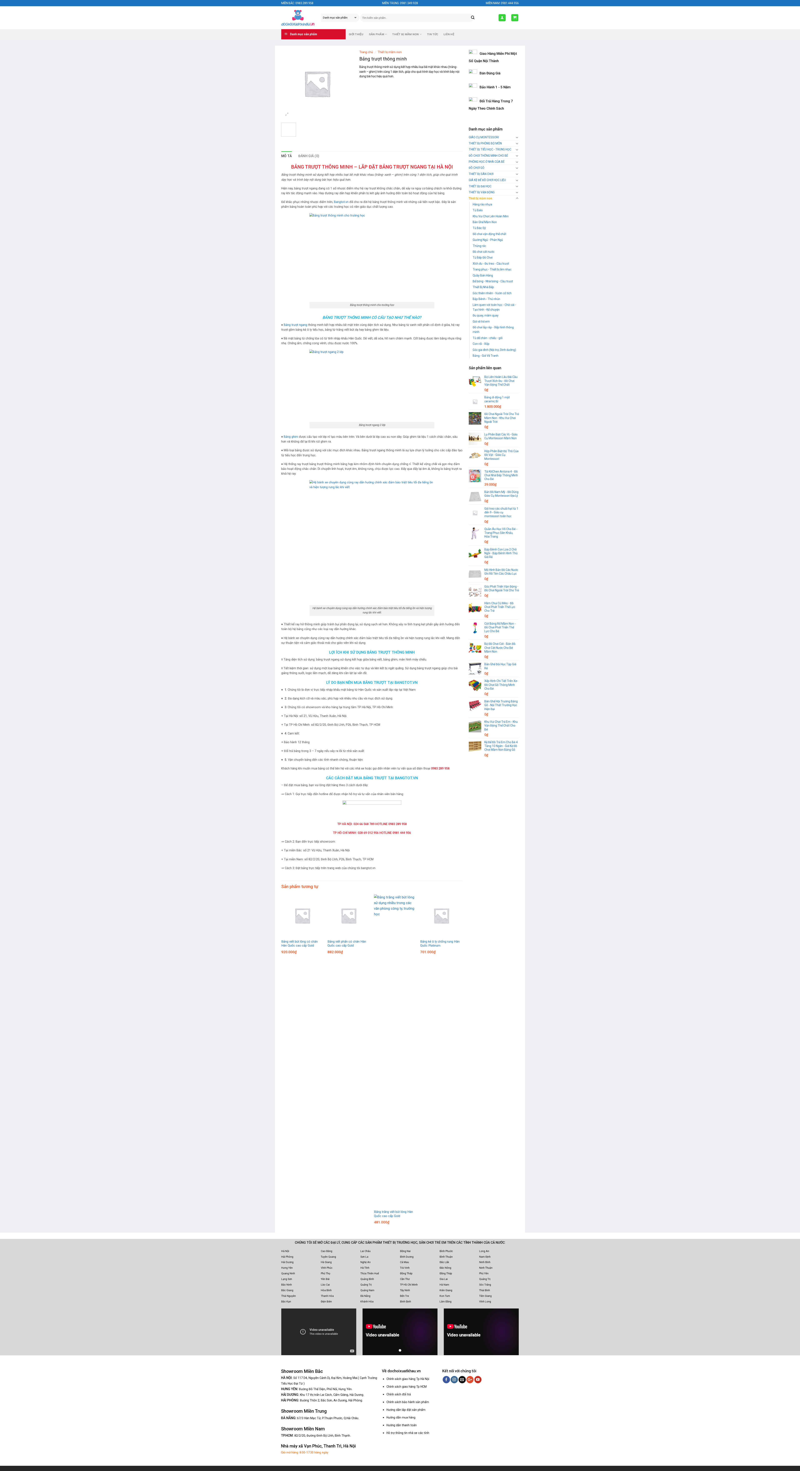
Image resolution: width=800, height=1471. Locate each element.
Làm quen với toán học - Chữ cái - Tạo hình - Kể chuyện (494, 307)
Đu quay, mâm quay (486, 315)
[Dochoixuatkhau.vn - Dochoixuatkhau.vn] (298, 18)
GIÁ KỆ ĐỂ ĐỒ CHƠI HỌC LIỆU (487, 180)
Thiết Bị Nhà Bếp (483, 287)
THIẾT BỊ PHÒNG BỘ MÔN (485, 143)
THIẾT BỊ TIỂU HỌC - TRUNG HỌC (490, 149)
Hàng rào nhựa (482, 204)
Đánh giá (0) (308, 156)
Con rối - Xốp (481, 343)
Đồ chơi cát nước (483, 251)
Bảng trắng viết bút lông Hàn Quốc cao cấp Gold (393, 1214)
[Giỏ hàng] (515, 17)
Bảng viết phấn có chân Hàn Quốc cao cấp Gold (347, 944)
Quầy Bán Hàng (483, 275)
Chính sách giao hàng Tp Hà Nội (407, 1379)
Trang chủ (366, 52)
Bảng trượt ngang (295, 325)
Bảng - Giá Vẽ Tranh (485, 355)
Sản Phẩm (376, 34)
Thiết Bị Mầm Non (405, 34)
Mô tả (286, 156)
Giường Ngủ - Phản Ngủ (488, 239)
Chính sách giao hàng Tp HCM (406, 1386)
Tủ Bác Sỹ (479, 228)
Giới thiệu (356, 34)
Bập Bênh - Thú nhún (486, 299)
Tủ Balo (478, 210)
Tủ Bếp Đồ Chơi (482, 257)
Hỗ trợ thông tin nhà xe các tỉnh (407, 1433)
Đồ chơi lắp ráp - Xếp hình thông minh (493, 330)
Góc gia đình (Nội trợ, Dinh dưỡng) (494, 349)
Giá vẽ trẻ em (481, 321)
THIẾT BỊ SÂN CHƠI (481, 174)
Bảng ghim (291, 437)
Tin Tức (432, 34)
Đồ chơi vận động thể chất (489, 234)
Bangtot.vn (341, 202)
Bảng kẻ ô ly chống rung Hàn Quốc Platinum (440, 944)
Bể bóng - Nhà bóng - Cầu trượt (493, 281)
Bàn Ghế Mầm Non (485, 222)
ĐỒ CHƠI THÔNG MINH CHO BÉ (488, 155)
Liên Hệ (449, 34)
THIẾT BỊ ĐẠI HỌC (480, 186)
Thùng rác (479, 246)
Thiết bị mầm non (390, 52)
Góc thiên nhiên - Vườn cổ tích (492, 293)
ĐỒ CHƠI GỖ (476, 167)
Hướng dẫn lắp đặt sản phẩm (405, 1409)
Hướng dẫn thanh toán (401, 1425)
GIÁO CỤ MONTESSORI (484, 137)
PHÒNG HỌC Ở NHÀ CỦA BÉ (487, 161)
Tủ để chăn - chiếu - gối (487, 338)
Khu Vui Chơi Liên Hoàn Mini (491, 216)
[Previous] (281, 1063)
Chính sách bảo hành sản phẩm (407, 1402)
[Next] (462, 1063)
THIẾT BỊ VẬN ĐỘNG (482, 192)
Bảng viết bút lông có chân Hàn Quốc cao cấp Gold (299, 944)
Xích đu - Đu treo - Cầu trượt (491, 263)
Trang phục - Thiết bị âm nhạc (492, 269)
